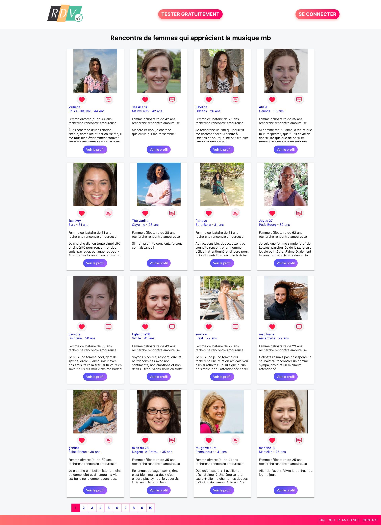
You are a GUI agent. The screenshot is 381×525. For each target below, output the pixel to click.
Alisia (263, 107)
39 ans (95, 452)
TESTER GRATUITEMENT (190, 14)
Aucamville (267, 338)
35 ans (278, 111)
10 (150, 508)
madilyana (266, 334)
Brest (199, 338)
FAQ (322, 520)
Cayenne (138, 225)
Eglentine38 (141, 334)
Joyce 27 (266, 221)
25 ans (281, 452)
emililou (201, 334)
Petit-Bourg (267, 225)
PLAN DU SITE (349, 520)
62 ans (285, 225)
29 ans (212, 338)
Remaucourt (204, 452)
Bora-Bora (203, 225)
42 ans (157, 111)
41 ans (222, 452)
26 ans (215, 111)
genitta (73, 448)
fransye (201, 221)
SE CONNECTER (317, 14)
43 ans (149, 338)
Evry (71, 225)
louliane (74, 107)
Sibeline (201, 107)
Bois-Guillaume (79, 111)
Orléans (201, 111)
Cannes (264, 111)
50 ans (90, 338)
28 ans (153, 225)
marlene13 (267, 448)
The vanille (140, 221)
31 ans (83, 225)
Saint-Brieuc (77, 452)
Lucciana (75, 338)
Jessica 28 (140, 107)
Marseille (265, 452)
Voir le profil (95, 150)
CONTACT (370, 520)
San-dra (74, 334)
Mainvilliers (140, 111)
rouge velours (205, 448)
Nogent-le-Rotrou (145, 452)
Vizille (136, 338)
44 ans (99, 111)
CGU (331, 520)
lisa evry (74, 221)
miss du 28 (140, 448)
